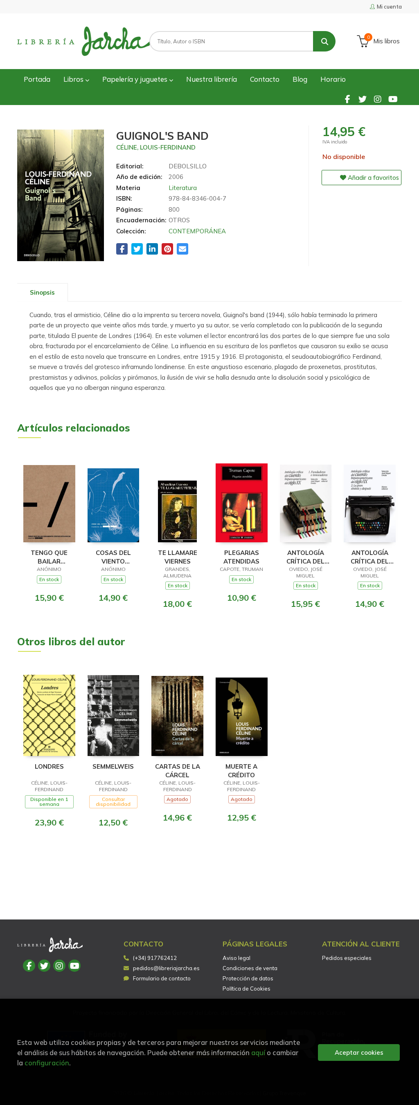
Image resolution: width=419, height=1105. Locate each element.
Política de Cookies (246, 988)
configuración (47, 1062)
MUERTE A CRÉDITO (241, 770)
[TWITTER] (362, 99)
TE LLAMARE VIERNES (177, 557)
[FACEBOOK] (347, 99)
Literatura (183, 188)
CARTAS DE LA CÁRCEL (177, 770)
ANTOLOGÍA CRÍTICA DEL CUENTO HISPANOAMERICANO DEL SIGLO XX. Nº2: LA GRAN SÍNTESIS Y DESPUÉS (369, 557)
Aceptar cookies (359, 1052)
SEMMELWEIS (113, 766)
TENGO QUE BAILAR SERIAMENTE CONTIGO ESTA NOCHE (49, 557)
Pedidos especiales (347, 958)
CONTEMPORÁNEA (197, 231)
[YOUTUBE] (393, 99)
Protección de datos (248, 978)
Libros (74, 79)
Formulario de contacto (162, 978)
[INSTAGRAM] (378, 99)
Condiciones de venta (250, 968)
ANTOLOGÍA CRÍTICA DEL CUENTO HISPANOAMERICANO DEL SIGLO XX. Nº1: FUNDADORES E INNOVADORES (306, 557)
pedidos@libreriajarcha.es (166, 968)
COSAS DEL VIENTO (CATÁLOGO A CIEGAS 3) (113, 557)
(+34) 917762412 (155, 958)
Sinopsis (42, 292)
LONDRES (49, 766)
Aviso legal (236, 958)
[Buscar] (324, 41)
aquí (258, 1052)
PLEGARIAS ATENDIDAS (241, 557)
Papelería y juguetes (135, 79)
